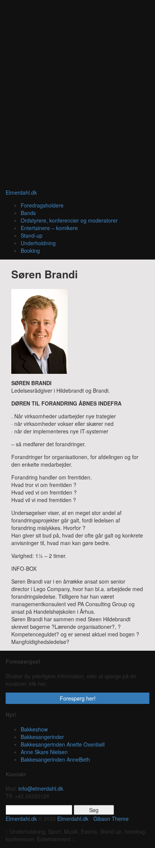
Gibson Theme (111, 818)
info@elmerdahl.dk (40, 788)
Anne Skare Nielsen (44, 752)
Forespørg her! (78, 698)
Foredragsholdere (42, 205)
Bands (28, 213)
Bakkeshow (34, 729)
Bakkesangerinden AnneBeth (55, 759)
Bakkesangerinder (42, 736)
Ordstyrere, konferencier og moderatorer (69, 220)
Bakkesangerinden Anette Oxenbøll (63, 744)
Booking (30, 250)
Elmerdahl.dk (21, 192)
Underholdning (38, 243)
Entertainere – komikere (49, 228)
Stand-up (32, 235)
